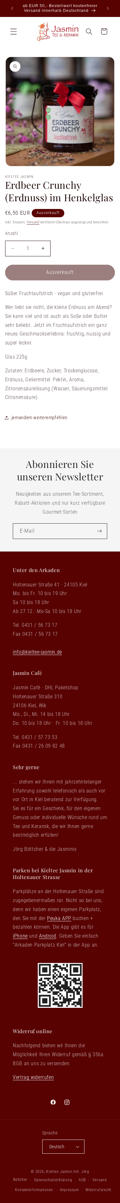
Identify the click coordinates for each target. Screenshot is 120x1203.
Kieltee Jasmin (59, 1171)
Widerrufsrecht (98, 1190)
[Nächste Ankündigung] (108, 8)
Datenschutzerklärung (53, 1180)
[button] (13, 31)
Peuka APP (59, 918)
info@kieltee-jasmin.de (37, 652)
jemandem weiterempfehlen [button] (40, 417)
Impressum (69, 1190)
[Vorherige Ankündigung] (12, 8)
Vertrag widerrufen (33, 1077)
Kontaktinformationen (34, 1190)
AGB (82, 1180)
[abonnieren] (99, 531)
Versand (33, 222)
